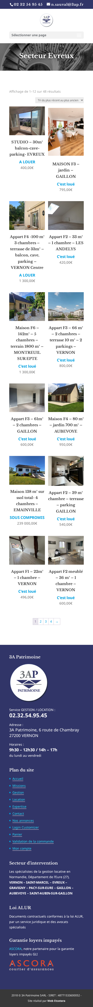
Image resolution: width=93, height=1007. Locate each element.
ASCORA (15, 949)
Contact (18, 813)
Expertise (19, 806)
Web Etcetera (56, 1001)
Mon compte (21, 848)
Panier (17, 834)
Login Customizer (25, 827)
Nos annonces (23, 820)
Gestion (18, 792)
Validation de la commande (33, 841)
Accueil (17, 778)
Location (18, 799)
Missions (19, 785)
